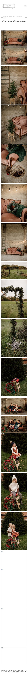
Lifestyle (19, 16)
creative (5, 16)
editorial (12, 16)
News (4, 18)
